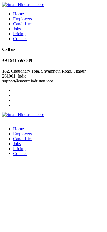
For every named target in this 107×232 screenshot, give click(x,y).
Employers (22, 18)
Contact (20, 38)
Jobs (17, 28)
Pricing (19, 33)
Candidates (22, 23)
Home (18, 14)
